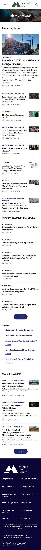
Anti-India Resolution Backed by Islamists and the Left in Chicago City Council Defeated (19, 258)
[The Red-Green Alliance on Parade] (34, 114)
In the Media (7, 224)
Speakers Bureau (27, 486)
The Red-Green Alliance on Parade (13, 116)
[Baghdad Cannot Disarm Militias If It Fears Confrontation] (34, 404)
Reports (5, 325)
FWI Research (7, 57)
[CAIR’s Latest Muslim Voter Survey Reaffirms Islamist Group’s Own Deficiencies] (34, 165)
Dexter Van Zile (18, 444)
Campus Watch (7, 479)
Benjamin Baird (15, 191)
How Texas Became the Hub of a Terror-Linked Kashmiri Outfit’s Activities (14, 133)
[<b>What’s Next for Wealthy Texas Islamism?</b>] (34, 147)
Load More (21, 317)
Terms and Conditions (29, 494)
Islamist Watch (7, 486)
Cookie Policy (26, 510)
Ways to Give (26, 503)
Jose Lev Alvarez (18, 395)
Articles (5, 180)
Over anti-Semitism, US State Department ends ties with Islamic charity (19, 305)
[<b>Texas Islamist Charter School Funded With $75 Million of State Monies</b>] (34, 96)
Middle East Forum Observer (13, 380)
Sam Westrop (15, 86)
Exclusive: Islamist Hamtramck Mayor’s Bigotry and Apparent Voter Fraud (14, 186)
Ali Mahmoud (17, 420)
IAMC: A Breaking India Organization (17, 242)
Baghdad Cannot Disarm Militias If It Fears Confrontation (12, 408)
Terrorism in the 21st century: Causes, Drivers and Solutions (20, 228)
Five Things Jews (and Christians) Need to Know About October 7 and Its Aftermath (16, 432)
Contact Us (25, 519)
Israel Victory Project (10, 503)
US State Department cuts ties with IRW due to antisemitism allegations (20, 290)
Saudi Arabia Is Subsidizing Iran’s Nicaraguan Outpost (13, 384)
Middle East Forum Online (12, 427)
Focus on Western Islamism (8, 511)
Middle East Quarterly (29, 479)
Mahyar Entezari (16, 120)
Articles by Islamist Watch (13, 94)
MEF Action (6, 519)
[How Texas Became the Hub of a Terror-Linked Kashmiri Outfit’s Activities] (34, 129)
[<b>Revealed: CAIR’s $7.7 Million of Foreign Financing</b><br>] (20, 44)
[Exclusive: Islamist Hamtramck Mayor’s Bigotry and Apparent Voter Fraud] (34, 183)
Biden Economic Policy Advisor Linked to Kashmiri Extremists (19, 274)
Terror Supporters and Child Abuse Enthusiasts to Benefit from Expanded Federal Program (15, 205)
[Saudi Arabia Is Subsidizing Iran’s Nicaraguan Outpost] (34, 382)
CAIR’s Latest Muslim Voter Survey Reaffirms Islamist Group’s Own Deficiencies (13, 168)
